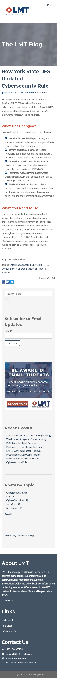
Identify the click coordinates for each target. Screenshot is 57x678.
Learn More (8, 600)
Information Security (21, 264)
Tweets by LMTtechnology (19, 535)
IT (10, 496)
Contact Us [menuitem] (9, 630)
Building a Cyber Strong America (24, 446)
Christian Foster (40, 92)
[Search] (7, 298)
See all (8, 514)
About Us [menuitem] (8, 620)
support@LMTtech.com (19, 653)
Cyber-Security (17, 500)
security (13, 504)
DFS (46, 264)
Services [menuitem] (7, 625)
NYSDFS (38, 264)
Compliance (8, 268)
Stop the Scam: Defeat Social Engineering (28, 435)
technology (14, 507)
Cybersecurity (16, 492)
